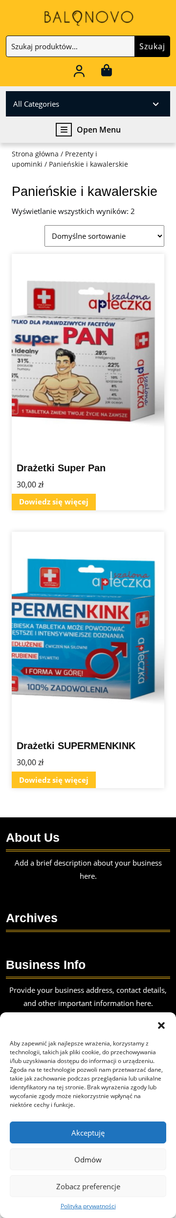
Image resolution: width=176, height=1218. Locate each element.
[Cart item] (106, 72)
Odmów (88, 1159)
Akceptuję (88, 1133)
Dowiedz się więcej (53, 501)
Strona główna (35, 153)
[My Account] (79, 72)
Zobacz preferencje (88, 1186)
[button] (161, 1024)
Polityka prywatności (88, 1206)
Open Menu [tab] (99, 129)
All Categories (36, 104)
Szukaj (152, 46)
